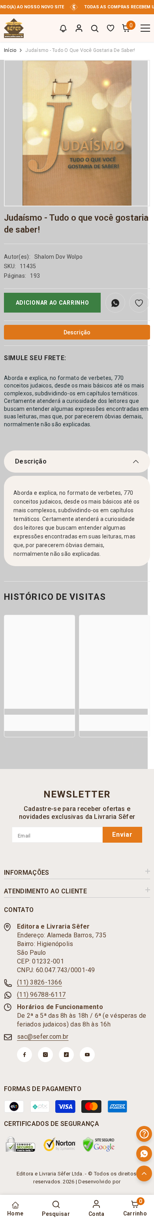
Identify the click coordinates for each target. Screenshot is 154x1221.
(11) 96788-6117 (41, 994)
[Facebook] (24, 1054)
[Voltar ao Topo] (144, 1173)
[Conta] (79, 28)
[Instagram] (45, 1054)
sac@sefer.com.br (42, 1036)
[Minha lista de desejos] (110, 28)
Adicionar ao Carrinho (52, 303)
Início (10, 50)
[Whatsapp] (144, 1154)
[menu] (145, 28)
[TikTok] (66, 1054)
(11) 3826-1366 (39, 982)
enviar (122, 834)
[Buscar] (94, 28)
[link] (39, 718)
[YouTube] (87, 1054)
